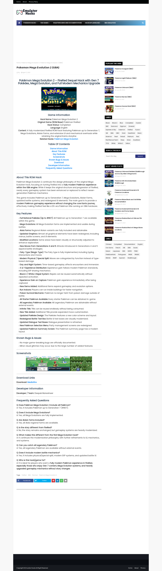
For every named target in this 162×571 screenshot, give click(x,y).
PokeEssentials (110, 254)
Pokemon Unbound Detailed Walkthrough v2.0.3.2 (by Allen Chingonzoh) (130, 172)
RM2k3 (137, 254)
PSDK (136, 251)
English (140, 244)
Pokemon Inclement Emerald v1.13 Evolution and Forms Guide (127, 210)
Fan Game (109, 248)
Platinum (131, 136)
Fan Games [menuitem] (44, 23)
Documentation (129, 244)
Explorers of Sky (111, 130)
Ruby (122, 140)
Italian (108, 251)
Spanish (122, 258)
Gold (123, 133)
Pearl (116, 136)
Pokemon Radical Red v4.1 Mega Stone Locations (129, 229)
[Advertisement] (81, 42)
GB (107, 133)
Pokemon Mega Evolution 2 (30, 63)
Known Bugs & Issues (59, 159)
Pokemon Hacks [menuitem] (29, 23)
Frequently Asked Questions (59, 168)
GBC (117, 133)
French (118, 248)
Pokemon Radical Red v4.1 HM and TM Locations (128, 219)
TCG (107, 143)
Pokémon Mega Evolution (66, 139)
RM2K (130, 254)
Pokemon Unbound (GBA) (124, 87)
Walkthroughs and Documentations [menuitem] (67, 23)
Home (18, 2)
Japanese (116, 251)
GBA (29, 475)
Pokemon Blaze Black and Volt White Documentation (128, 200)
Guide (135, 248)
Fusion (137, 130)
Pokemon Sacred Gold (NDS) (125, 106)
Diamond (114, 126)
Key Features (59, 154)
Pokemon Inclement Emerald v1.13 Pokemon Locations (127, 191)
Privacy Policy (33, 2)
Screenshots (59, 157)
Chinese (108, 244)
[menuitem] (19, 23)
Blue (121, 123)
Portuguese (122, 254)
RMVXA (108, 258)
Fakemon (122, 130)
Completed (129, 123)
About (25, 2)
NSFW (130, 251)
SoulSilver (136, 140)
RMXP (114, 258)
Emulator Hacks (30, 568)
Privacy (143, 568)
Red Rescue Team (112, 140)
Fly (19, 72)
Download (59, 162)
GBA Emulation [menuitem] (110, 23)
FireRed (24, 475)
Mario (139, 133)
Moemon (109, 136)
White (113, 143)
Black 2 (114, 123)
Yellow (128, 143)
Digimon (123, 126)
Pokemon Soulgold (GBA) (124, 69)
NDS (123, 251)
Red (137, 136)
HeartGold (131, 133)
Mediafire (32, 382)
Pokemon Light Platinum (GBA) (125, 78)
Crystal (138, 123)
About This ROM (59, 151)
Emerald (131, 126)
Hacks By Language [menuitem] (92, 23)
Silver (128, 140)
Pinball (122, 136)
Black (108, 123)
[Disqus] (59, 522)
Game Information (59, 148)
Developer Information (59, 165)
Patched (35, 475)
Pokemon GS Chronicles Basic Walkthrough (125, 182)
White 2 (120, 143)
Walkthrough (132, 258)
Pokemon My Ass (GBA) (123, 97)
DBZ (107, 126)
